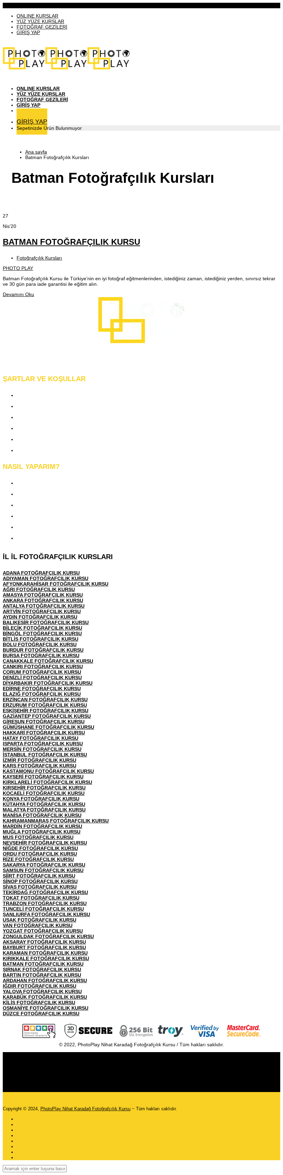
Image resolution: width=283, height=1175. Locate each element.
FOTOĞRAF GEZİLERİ (42, 27)
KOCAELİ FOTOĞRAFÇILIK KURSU (44, 793)
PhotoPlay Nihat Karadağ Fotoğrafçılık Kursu (85, 1108)
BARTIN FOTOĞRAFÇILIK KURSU (42, 975)
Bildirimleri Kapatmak (43, 538)
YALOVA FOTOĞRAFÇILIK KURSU (42, 991)
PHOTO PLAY (18, 268)
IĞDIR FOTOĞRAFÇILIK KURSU (39, 986)
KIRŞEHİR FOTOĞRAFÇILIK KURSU (44, 787)
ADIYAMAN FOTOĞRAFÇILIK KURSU (45, 578)
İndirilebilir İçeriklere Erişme (51, 505)
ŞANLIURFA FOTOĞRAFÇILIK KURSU (46, 914)
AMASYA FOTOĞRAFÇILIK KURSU (43, 595)
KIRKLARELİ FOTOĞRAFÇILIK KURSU (47, 782)
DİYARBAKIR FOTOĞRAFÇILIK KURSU (47, 683)
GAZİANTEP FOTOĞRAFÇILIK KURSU (47, 716)
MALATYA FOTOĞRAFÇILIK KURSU (44, 809)
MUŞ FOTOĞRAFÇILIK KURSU (38, 837)
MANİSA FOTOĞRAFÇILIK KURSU (42, 815)
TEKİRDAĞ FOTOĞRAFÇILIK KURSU (45, 892)
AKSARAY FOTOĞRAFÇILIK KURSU (44, 942)
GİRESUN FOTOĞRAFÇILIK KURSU (44, 721)
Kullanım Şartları (37, 406)
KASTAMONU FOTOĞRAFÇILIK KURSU (48, 771)
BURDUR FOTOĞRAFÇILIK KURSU (43, 650)
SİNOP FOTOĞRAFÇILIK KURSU (40, 881)
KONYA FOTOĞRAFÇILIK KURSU (41, 798)
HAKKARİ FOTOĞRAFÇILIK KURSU (44, 732)
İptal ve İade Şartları (41, 450)
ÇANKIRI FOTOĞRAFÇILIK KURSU (43, 666)
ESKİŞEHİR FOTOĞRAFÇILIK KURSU (45, 710)
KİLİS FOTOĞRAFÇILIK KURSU (39, 1002)
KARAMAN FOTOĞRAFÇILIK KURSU (45, 953)
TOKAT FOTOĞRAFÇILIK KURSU (41, 898)
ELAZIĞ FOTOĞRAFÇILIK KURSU (42, 694)
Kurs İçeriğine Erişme (43, 494)
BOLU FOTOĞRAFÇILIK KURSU (40, 644)
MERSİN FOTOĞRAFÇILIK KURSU (42, 749)
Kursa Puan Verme (40, 516)
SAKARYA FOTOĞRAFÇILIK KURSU (44, 865)
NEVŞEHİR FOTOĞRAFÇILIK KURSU (45, 843)
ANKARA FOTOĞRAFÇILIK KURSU (43, 600)
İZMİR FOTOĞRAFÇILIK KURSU (39, 760)
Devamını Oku (18, 294)
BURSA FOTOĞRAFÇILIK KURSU (41, 655)
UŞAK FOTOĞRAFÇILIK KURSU (39, 920)
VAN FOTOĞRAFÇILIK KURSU (37, 925)
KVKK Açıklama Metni (43, 395)
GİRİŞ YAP (28, 32)
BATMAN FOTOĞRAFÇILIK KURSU (71, 241)
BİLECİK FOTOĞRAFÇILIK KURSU (42, 628)
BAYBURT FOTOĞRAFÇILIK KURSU (44, 947)
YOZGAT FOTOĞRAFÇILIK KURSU (43, 931)
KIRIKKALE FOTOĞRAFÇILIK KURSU (46, 958)
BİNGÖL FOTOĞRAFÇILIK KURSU (42, 633)
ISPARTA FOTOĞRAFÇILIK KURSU (43, 743)
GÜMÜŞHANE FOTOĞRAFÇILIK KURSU (48, 727)
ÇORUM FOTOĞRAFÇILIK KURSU (42, 672)
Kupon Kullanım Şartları (46, 439)
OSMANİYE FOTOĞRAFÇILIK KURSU (45, 1008)
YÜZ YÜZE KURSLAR (40, 21)
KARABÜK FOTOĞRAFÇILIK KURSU (45, 997)
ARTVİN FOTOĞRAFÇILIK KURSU (42, 611)
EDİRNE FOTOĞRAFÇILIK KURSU (42, 688)
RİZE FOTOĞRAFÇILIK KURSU (38, 859)
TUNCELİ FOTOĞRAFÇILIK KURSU (43, 909)
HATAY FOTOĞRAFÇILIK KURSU (40, 738)
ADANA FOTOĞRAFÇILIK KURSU (41, 573)
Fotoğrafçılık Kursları (39, 258)
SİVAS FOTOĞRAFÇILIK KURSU (40, 887)
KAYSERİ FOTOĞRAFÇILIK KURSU (43, 776)
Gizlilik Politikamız (39, 417)
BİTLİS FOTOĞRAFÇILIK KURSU (40, 639)
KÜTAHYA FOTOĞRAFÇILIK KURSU (44, 804)
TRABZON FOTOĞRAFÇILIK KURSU (45, 903)
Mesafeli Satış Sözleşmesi (49, 428)
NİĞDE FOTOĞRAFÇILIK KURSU (40, 848)
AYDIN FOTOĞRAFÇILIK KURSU (40, 617)
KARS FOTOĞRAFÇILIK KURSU (39, 765)
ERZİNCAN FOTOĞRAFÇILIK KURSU (45, 699)
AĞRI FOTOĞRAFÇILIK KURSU (39, 589)
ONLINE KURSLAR (37, 16)
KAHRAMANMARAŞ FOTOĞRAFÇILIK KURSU (56, 820)
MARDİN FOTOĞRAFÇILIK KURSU (42, 826)
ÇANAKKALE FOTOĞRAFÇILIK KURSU (48, 661)
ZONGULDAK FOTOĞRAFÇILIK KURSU (48, 936)
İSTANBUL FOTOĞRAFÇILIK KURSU (45, 754)
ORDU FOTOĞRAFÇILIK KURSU (40, 854)
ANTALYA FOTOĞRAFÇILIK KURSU (44, 606)
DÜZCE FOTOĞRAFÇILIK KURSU (41, 1013)
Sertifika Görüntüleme (43, 527)
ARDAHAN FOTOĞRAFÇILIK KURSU (45, 980)
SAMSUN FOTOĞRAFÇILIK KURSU (43, 870)
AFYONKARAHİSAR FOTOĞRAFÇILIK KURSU (55, 584)
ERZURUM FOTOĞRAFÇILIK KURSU (45, 705)
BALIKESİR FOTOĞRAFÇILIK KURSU (46, 622)
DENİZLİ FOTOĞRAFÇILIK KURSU (42, 677)
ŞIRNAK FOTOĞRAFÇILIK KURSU (42, 969)
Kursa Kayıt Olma (38, 483)
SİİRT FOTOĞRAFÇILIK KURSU (39, 876)
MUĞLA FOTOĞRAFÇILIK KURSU (41, 832)
